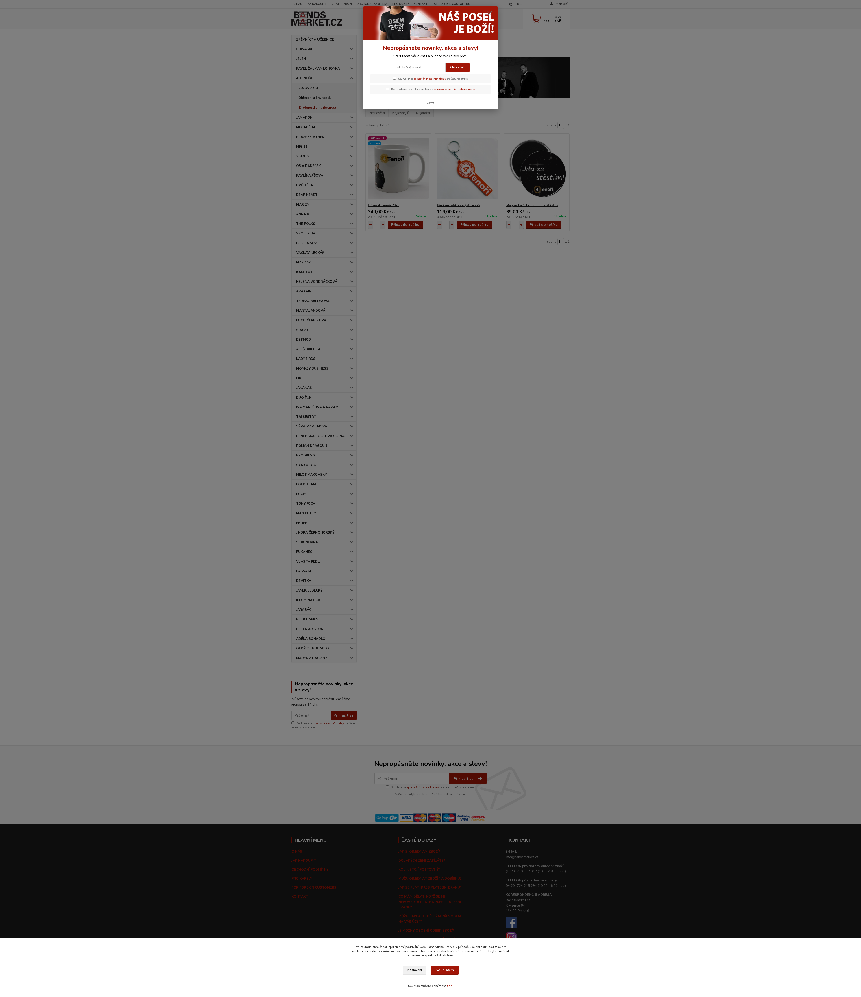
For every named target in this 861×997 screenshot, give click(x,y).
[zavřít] (489, 13)
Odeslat (457, 67)
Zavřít (430, 103)
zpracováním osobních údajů (430, 79)
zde (449, 986)
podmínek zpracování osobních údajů (454, 89)
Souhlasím (445, 970)
